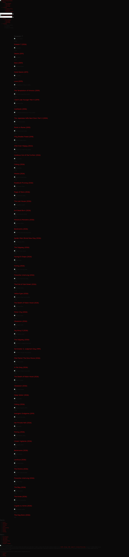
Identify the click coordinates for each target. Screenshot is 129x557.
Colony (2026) (19, 164)
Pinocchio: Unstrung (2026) (24, 275)
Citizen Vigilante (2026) (23, 441)
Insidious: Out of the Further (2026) (27, 155)
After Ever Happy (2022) (23, 146)
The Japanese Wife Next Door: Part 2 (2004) (31, 118)
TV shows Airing (8, 8)
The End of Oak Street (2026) (25, 284)
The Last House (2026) (22, 201)
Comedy (5, 525)
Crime (4, 526)
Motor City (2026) (20, 312)
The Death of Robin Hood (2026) (26, 303)
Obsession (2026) (20, 321)
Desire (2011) (19, 54)
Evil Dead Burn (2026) (22, 210)
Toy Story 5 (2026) (21, 330)
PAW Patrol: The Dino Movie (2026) (27, 358)
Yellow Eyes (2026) (21, 293)
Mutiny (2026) (19, 266)
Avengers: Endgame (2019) (24, 413)
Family (4, 530)
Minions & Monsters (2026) (24, 220)
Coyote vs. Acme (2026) (23, 506)
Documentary (6, 527)
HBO (69, 547)
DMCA (4, 554)
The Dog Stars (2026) (22, 515)
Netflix (62, 547)
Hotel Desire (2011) (21, 72)
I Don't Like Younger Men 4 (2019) (26, 100)
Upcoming (7, 6)
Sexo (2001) (18, 63)
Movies (4, 2)
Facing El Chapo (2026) (23, 257)
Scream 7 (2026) (20, 44)
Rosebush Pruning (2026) (23, 183)
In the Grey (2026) (21, 367)
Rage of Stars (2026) (22, 192)
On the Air (7, 10)
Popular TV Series (9, 11)
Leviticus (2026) (20, 460)
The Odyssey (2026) (21, 247)
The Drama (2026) (21, 469)
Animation (5, 523)
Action (4, 522)
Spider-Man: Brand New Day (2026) (27, 238)
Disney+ (65, 547)
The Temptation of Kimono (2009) (27, 90)
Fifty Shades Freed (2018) (23, 137)
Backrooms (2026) (21, 229)
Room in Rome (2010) (22, 127)
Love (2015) (18, 81)
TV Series (5, 7)
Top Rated (7, 4)
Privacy (4, 555)
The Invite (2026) (20, 496)
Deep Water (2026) (21, 395)
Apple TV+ (73, 547)
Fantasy (4, 531)
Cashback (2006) (20, 109)
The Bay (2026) (20, 487)
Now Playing (8, 3)
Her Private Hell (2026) (23, 423)
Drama (4, 529)
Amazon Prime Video (81, 547)
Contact (4, 553)
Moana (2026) (19, 174)
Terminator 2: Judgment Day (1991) (27, 349)
